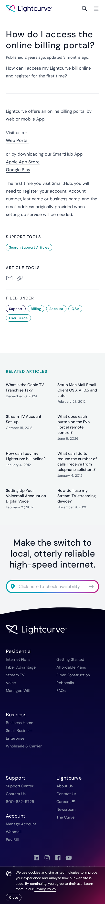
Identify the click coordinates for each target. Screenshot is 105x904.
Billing (36, 309)
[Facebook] (57, 857)
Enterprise (15, 738)
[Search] (84, 8)
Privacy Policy (45, 889)
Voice (11, 682)
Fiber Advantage (21, 667)
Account (56, 309)
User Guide (18, 318)
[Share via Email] (9, 278)
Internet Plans (18, 659)
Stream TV (15, 675)
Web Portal (17, 140)
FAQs (61, 690)
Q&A (75, 309)
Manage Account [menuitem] (21, 824)
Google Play (18, 170)
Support (15, 309)
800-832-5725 (20, 801)
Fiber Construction (73, 675)
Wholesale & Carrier (24, 746)
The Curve (65, 817)
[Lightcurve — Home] (29, 8)
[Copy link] (21, 278)
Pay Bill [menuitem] (12, 839)
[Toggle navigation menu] (95, 8)
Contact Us (16, 793)
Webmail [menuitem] (13, 831)
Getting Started (70, 659)
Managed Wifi (18, 690)
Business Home (19, 722)
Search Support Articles (29, 247)
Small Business (19, 730)
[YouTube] (68, 857)
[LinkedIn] (36, 857)
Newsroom (65, 809)
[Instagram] (47, 857)
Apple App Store (23, 162)
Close (13, 897)
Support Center (19, 786)
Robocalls (65, 682)
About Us (64, 786)
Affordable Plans (71, 667)
